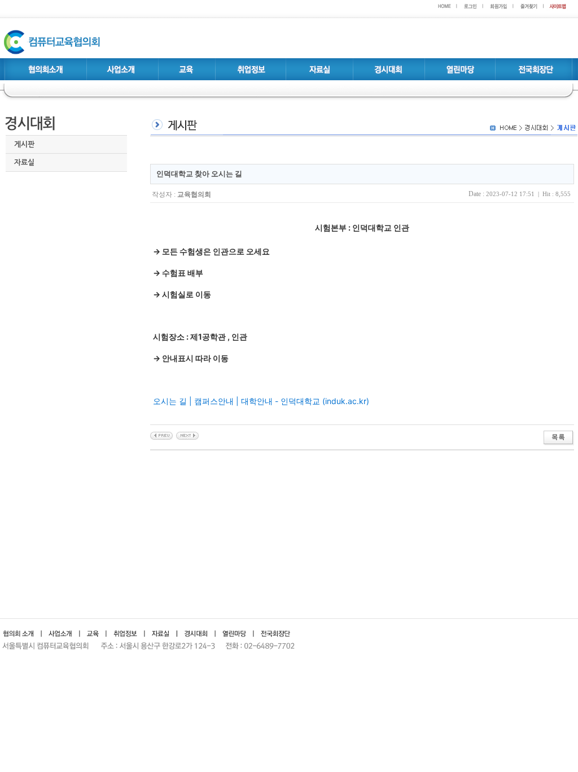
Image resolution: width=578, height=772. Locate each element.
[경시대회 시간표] (187, 435)
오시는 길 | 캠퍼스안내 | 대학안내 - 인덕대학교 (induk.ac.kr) (261, 401)
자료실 (24, 162)
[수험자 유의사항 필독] (161, 435)
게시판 (24, 144)
